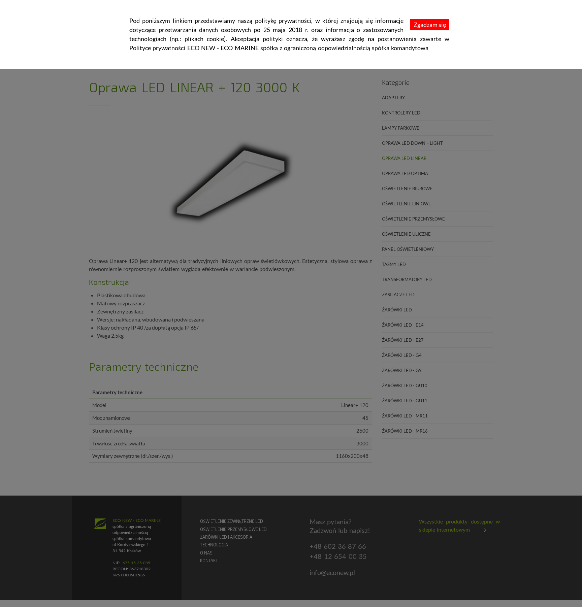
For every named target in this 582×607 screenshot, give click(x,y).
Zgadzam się (430, 24)
